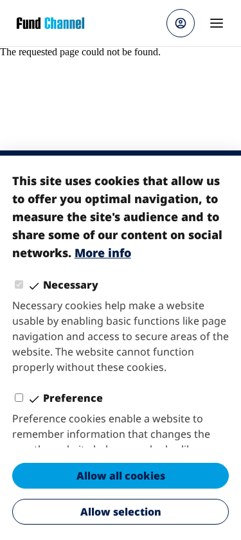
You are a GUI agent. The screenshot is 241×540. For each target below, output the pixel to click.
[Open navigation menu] (216, 23)
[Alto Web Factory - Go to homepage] (50, 23)
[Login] (180, 23)
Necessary (70, 285)
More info (103, 252)
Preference (73, 398)
